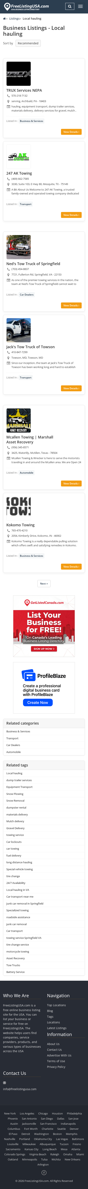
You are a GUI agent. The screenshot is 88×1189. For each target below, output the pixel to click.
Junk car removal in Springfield (24, 903)
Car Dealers (27, 294)
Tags (50, 1016)
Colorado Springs (14, 1154)
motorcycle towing (17, 951)
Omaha (67, 1154)
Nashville (9, 1139)
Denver (74, 1129)
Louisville (12, 1144)
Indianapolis (68, 1123)
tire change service (17, 944)
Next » (44, 583)
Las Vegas (62, 1139)
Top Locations (56, 1005)
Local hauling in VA (17, 890)
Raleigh (54, 1154)
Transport (26, 204)
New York (10, 1113)
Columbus (14, 1129)
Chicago (43, 1113)
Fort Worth (31, 1129)
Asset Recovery (15, 958)
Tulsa (44, 1159)
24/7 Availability (15, 883)
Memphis (71, 1134)
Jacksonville (29, 1123)
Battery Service (15, 972)
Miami (80, 1154)
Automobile (26, 472)
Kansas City (31, 1149)
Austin (14, 1123)
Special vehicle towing (19, 869)
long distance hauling (19, 862)
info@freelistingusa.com (19, 1089)
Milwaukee (29, 1144)
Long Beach (50, 1149)
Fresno (77, 1144)
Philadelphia (74, 1113)
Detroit (25, 1134)
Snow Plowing (14, 794)
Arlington (43, 1164)
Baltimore (78, 1139)
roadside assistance (18, 917)
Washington (41, 1134)
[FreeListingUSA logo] (26, 6)
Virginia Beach (37, 1154)
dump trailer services (19, 780)
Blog (50, 1011)
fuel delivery (13, 855)
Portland (24, 1139)
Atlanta (75, 1149)
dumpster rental (16, 807)
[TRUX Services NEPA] (19, 74)
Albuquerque (48, 1144)
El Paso (13, 1134)
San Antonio (29, 1118)
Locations (53, 1022)
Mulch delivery (15, 821)
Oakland (13, 1159)
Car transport (14, 931)
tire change (13, 876)
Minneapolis (29, 1159)
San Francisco (48, 1123)
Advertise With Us (59, 1055)
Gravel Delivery (15, 828)
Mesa (64, 1149)
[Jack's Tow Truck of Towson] (19, 330)
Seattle (61, 1129)
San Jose (73, 1118)
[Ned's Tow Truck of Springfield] (19, 247)
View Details (70, 132)
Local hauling (14, 773)
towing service (15, 835)
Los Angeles (27, 1113)
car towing (12, 848)
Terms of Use (56, 1061)
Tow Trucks (13, 965)
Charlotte (47, 1129)
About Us (53, 1044)
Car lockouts (13, 842)
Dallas (60, 1118)
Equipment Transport (19, 787)
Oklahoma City (43, 1139)
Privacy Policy (56, 1067)
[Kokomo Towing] (19, 508)
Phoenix (13, 1118)
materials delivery (17, 814)
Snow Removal (15, 800)
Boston (57, 1134)
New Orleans (72, 1159)
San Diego (47, 1118)
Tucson (64, 1144)
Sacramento (13, 1149)
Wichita (56, 1159)
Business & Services (31, 121)
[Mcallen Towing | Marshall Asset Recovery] (19, 420)
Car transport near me (19, 896)
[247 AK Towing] (19, 157)
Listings (14, 18)
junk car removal (16, 924)
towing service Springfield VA (23, 938)
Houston (57, 1113)
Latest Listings (57, 1028)
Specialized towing (17, 910)
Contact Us (54, 1050)
